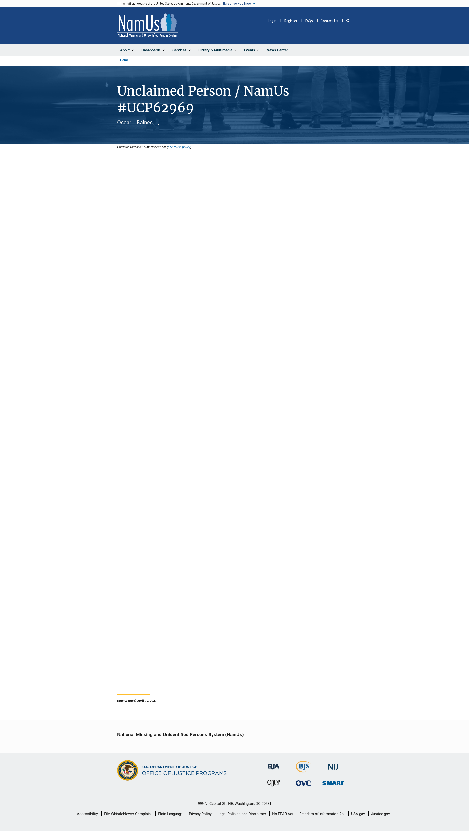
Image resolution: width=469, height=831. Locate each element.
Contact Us (329, 20)
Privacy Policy (200, 814)
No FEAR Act (282, 814)
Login (272, 20)
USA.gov (358, 814)
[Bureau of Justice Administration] (273, 764)
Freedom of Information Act (322, 814)
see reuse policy (179, 147)
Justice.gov (380, 814)
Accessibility (87, 814)
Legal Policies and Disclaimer (242, 814)
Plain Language (170, 814)
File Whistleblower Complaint (128, 814)
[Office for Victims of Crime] (303, 783)
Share (349, 21)
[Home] (147, 25)
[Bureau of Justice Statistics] (303, 770)
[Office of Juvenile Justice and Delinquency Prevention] (273, 784)
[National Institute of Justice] (333, 764)
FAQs (309, 20)
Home (124, 60)
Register (290, 20)
